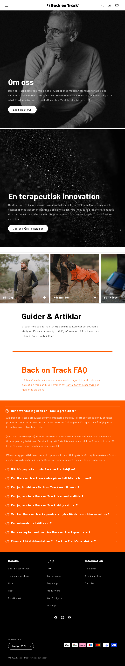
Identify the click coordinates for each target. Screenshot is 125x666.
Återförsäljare (54, 598)
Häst (10, 590)
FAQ (49, 568)
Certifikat (90, 583)
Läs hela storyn (22, 109)
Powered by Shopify (38, 658)
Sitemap (51, 605)
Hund (11, 583)
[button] (6, 5)
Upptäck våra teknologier (28, 228)
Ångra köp (52, 583)
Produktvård (53, 590)
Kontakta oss (54, 575)
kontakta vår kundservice (81, 384)
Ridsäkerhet (14, 598)
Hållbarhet (90, 568)
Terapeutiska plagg (18, 575)
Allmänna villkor (93, 575)
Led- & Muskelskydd (19, 568)
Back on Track (22, 658)
